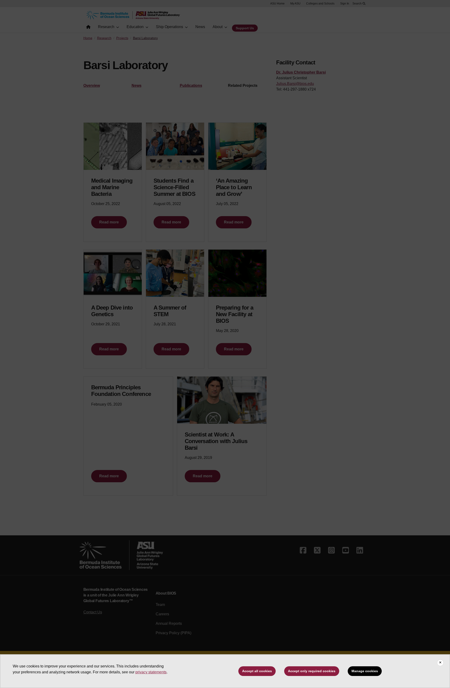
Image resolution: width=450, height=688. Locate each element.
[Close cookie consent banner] (440, 662)
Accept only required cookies (311, 671)
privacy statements (151, 672)
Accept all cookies (257, 671)
